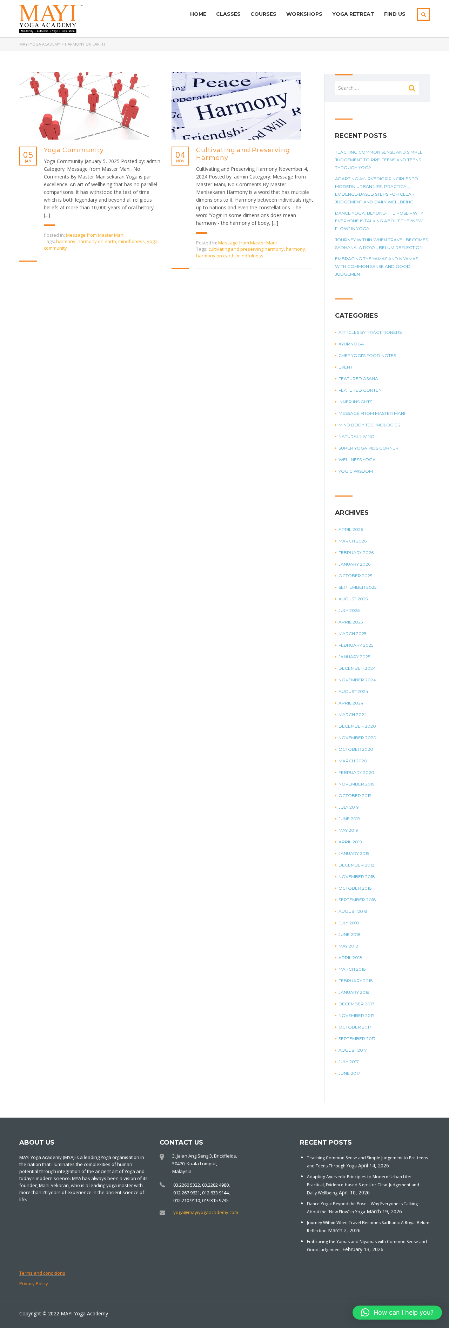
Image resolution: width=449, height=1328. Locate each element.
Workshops (304, 14)
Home (198, 14)
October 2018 (355, 888)
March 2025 (352, 633)
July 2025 (349, 610)
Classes (228, 14)
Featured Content (361, 390)
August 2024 (353, 691)
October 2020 (356, 749)
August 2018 (353, 911)
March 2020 (353, 760)
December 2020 (357, 726)
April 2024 (351, 703)
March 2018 (352, 969)
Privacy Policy (33, 1283)
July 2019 (349, 807)
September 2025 (357, 587)
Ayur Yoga (351, 343)
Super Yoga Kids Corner (368, 448)
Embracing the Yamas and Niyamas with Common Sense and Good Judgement (376, 266)
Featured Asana (358, 378)
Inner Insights (355, 401)
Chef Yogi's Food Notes (367, 355)
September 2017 (357, 1038)
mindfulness (131, 241)
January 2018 (354, 992)
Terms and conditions (42, 1273)
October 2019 (355, 795)
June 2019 (349, 818)
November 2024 (357, 679)
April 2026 (351, 529)
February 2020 (356, 772)
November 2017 (357, 1015)
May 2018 (348, 946)
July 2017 (349, 1061)
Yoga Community (74, 150)
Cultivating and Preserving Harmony (243, 154)
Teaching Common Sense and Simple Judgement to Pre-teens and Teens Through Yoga (379, 159)
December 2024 (357, 668)
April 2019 (350, 841)
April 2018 (350, 957)
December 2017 (356, 1003)
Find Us (395, 14)
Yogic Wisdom (356, 471)
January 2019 (354, 853)
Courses (263, 14)
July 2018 (349, 922)
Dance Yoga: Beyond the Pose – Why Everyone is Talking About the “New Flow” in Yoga (379, 220)
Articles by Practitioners (370, 332)
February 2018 (356, 980)
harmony (65, 241)
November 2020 (357, 737)
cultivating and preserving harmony (246, 249)
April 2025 (351, 622)
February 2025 (356, 645)
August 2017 (353, 1050)
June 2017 (349, 1073)
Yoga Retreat (353, 14)
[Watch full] (84, 106)
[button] (397, 1313)
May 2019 (348, 830)
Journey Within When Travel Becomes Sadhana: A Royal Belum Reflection (381, 243)
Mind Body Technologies (369, 424)
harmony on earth (97, 241)
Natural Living (356, 436)
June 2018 (350, 934)
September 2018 (357, 899)
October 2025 (355, 575)
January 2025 (354, 656)
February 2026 (356, 552)
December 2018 (357, 865)
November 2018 (357, 876)
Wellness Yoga (357, 459)
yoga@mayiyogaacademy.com (205, 1212)
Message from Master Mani (95, 235)
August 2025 (353, 598)
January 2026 (354, 564)
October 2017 (355, 1027)
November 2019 (357, 784)
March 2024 (353, 714)
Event (346, 367)
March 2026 (353, 541)
